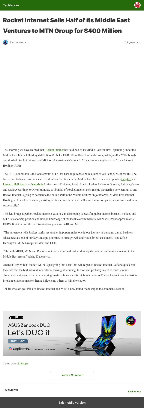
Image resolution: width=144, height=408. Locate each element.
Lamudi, (8, 184)
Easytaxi (126, 179)
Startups (23, 363)
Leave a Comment (72, 375)
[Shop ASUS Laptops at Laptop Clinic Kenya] (72, 355)
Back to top (134, 391)
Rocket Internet (55, 150)
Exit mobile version (72, 402)
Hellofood (20, 184)
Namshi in (37, 184)
